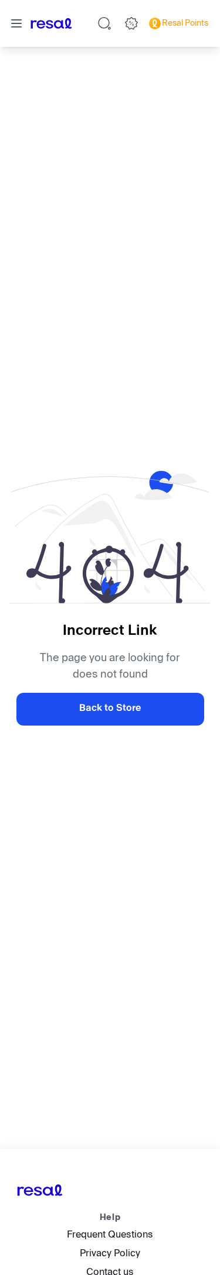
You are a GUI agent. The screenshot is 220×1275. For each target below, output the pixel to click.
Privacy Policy (110, 1254)
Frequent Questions (110, 1235)
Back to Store (110, 708)
